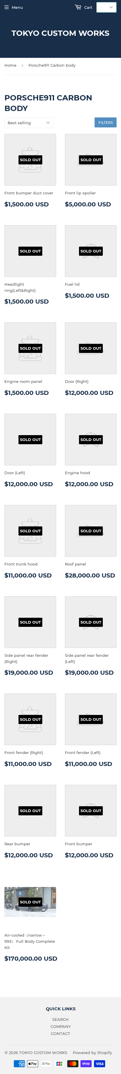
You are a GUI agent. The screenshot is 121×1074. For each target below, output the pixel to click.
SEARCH (60, 1019)
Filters (105, 122)
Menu (17, 7)
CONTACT (60, 1033)
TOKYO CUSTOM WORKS (60, 33)
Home (10, 65)
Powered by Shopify (92, 1052)
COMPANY (61, 1026)
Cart (87, 7)
